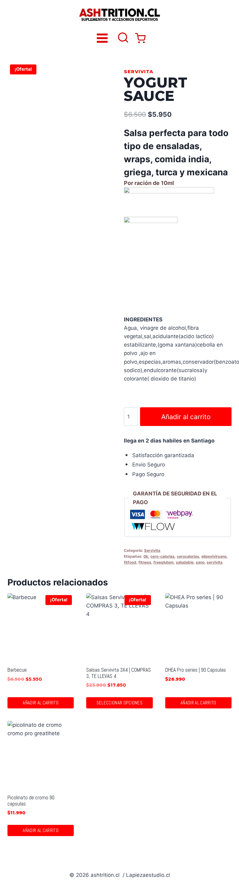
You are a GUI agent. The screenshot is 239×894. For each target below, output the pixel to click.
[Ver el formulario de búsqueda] (123, 38)
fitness (144, 562)
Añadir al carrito (186, 417)
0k (145, 556)
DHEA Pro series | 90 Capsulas (195, 669)
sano (200, 562)
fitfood (130, 562)
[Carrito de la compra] (140, 38)
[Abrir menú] (102, 38)
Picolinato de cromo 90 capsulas (30, 800)
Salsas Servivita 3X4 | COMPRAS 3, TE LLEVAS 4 (118, 672)
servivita (215, 562)
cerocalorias (188, 556)
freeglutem (163, 562)
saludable (185, 562)
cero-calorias (162, 556)
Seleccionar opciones (119, 703)
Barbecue (17, 669)
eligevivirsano (214, 556)
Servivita (138, 71)
